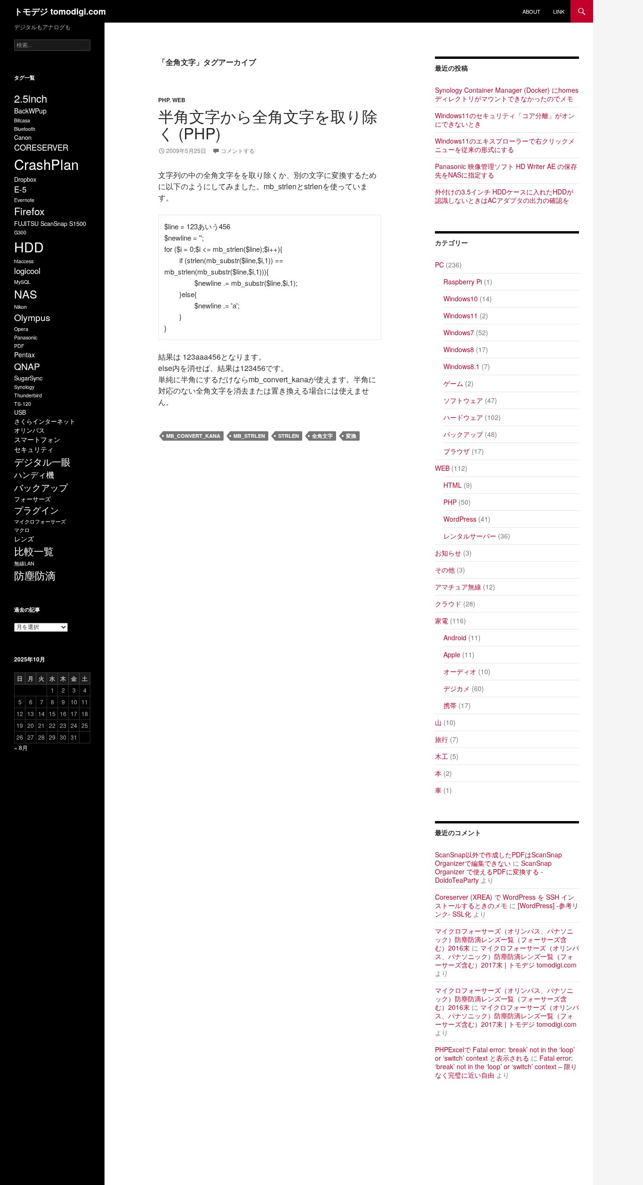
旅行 (441, 739)
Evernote (24, 199)
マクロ (22, 529)
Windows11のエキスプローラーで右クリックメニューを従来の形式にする (505, 145)
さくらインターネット (44, 421)
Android (454, 637)
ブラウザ (456, 451)
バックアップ (463, 434)
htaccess (23, 261)
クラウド (448, 603)
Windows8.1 (461, 366)
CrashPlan (46, 164)
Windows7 (458, 332)
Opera (21, 328)
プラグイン (36, 509)
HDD (29, 246)
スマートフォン (37, 439)
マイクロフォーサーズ (40, 521)
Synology (24, 386)
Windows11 (460, 315)
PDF (19, 345)
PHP (163, 100)
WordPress (459, 519)
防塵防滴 (35, 575)
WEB (178, 100)
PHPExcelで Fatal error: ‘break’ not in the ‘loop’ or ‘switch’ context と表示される (505, 1054)
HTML (452, 485)
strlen (288, 435)
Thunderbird (28, 395)
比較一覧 (34, 551)
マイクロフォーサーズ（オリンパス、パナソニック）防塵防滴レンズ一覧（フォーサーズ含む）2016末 (504, 939)
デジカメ (456, 688)
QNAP (27, 366)
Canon (23, 137)
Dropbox (25, 179)
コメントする (238, 150)
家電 (441, 620)
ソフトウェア (463, 400)
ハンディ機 (34, 474)
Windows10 (460, 298)
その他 (445, 569)
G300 (20, 232)
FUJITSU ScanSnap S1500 (50, 223)
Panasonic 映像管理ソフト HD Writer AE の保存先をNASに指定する (506, 170)
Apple (451, 654)
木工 (441, 756)
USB (20, 412)
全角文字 (322, 435)
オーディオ (459, 671)
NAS (25, 294)
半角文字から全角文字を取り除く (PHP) (268, 124)
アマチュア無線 (458, 586)
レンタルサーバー (469, 535)
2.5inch (30, 98)
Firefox (29, 211)
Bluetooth (24, 128)
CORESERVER (41, 147)
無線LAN (24, 563)
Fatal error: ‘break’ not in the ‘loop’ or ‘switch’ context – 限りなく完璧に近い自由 (506, 1066)
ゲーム (453, 383)
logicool (27, 270)
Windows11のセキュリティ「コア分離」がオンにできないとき (505, 120)
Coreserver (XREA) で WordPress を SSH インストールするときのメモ (504, 901)
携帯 (450, 705)
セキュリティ (34, 449)
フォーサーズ (32, 498)
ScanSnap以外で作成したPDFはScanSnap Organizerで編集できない (498, 859)
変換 (351, 435)
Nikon (20, 306)
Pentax (24, 354)
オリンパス (29, 430)
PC (439, 264)
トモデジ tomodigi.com (60, 11)
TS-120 (22, 403)
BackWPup (30, 110)
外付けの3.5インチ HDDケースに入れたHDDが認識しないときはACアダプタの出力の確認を (504, 196)
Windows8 (458, 349)
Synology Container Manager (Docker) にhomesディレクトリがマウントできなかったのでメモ (507, 94)
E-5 (20, 189)
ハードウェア (463, 417)
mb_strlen (249, 435)
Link (558, 11)
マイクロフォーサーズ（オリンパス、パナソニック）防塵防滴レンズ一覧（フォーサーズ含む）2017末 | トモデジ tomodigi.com (507, 956)
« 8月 (21, 747)
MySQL (22, 281)
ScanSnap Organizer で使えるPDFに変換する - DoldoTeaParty (493, 871)
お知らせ (448, 552)
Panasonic (25, 337)
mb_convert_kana (193, 435)
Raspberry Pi (462, 281)
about (531, 11)
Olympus (32, 317)
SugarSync (28, 377)
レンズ (24, 538)
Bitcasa (22, 120)
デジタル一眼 (42, 461)
